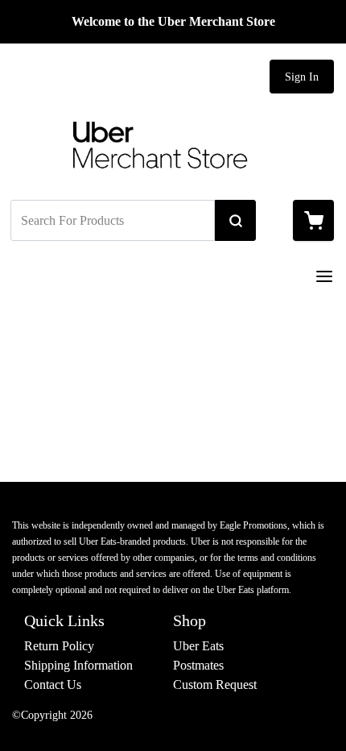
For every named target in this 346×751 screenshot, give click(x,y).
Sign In (302, 77)
